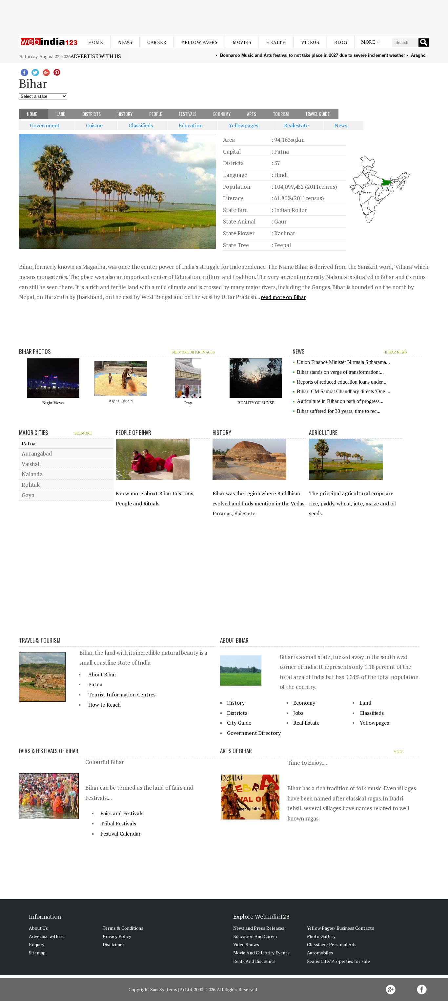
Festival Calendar (120, 833)
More (399, 752)
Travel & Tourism (39, 640)
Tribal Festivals (118, 823)
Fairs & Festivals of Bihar (48, 751)
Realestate (298, 125)
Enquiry (36, 944)
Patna (27, 443)
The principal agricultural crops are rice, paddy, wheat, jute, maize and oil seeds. (352, 503)
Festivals (188, 113)
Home (95, 42)
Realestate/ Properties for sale (338, 961)
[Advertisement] (224, 16)
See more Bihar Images (193, 352)
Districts (92, 113)
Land (61, 113)
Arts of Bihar (236, 751)
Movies (242, 42)
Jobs (298, 712)
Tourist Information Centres (121, 694)
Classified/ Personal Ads (332, 944)
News (125, 42)
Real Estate (306, 722)
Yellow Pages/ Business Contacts (340, 928)
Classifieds (142, 125)
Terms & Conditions (123, 928)
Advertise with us (96, 56)
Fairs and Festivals (121, 813)
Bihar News (396, 352)
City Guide (239, 722)
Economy (222, 113)
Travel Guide (318, 113)
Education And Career (255, 936)
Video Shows (246, 944)
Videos (310, 42)
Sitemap (37, 952)
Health (276, 42)
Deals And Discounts (254, 961)
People (156, 113)
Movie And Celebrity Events (261, 952)
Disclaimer (113, 944)
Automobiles (320, 952)
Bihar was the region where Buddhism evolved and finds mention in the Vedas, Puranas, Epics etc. (259, 503)
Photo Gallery (321, 936)
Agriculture (323, 432)
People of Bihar (134, 432)
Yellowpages (245, 125)
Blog (340, 42)
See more (83, 433)
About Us (38, 928)
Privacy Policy (117, 936)
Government (47, 125)
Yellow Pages (199, 42)
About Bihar (102, 674)
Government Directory (253, 732)
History (125, 113)
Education (192, 125)
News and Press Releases (259, 928)
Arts (252, 113)
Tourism (281, 113)
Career (156, 42)
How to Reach (104, 704)
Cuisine (96, 125)
